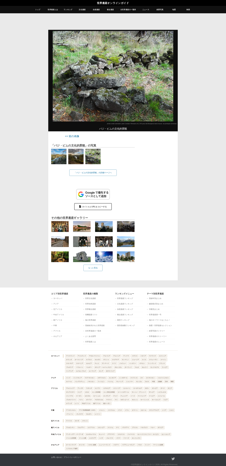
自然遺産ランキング (125, 309)
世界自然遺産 (90, 304)
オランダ (69, 359)
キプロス (89, 359)
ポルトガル (118, 367)
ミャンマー (129, 381)
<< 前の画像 (72, 136)
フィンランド (152, 363)
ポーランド (128, 367)
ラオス (147, 381)
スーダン (79, 396)
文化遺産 (82, 9)
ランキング (68, 9)
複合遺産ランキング (125, 315)
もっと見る (93, 268)
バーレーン (69, 414)
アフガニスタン (71, 410)
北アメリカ (57, 309)
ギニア (170, 388)
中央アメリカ (58, 315)
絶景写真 (160, 9)
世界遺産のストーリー (158, 336)
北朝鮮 (160, 381)
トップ (37, 9)
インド (68, 378)
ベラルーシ (79, 367)
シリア (164, 410)
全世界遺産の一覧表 (128, 9)
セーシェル (96, 396)
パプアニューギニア (128, 445)
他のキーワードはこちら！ (159, 320)
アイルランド (82, 356)
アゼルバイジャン (94, 356)
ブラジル (135, 427)
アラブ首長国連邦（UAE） (87, 410)
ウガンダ (89, 388)
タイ (141, 378)
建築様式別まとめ (156, 304)
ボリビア (160, 427)
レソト (77, 403)
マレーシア (119, 381)
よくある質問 (90, 336)
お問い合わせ (56, 457)
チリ (117, 427)
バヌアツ (116, 445)
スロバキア (69, 363)
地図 (174, 9)
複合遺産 (110, 9)
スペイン (163, 359)
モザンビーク (125, 400)
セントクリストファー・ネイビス (148, 434)
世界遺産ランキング (125, 298)
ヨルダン (89, 414)
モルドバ (144, 367)
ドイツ (114, 363)
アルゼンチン (70, 427)
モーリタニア (156, 400)
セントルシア (166, 434)
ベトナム (110, 381)
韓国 (172, 381)
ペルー (153, 427)
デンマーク (105, 363)
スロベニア (79, 363)
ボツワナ (89, 400)
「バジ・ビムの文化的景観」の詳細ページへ (93, 173)
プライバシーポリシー (72, 457)
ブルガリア (69, 367)
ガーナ (163, 388)
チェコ (97, 363)
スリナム (110, 427)
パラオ (139, 445)
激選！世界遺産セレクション (160, 325)
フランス (162, 363)
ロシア (101, 371)
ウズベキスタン (90, 378)
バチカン (142, 363)
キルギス (97, 359)
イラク (120, 410)
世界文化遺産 (90, 298)
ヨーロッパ (57, 298)
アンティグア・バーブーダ (74, 434)
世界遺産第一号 (155, 315)
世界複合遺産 (90, 309)
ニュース (145, 9)
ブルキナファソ (71, 400)
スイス (144, 359)
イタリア (143, 356)
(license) (174, 124)
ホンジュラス (136, 438)
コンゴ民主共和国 (109, 392)
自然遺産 (96, 9)
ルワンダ (69, 403)
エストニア (162, 356)
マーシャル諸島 (158, 445)
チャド (115, 396)
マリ (116, 400)
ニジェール (161, 396)
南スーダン (106, 403)
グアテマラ (111, 434)
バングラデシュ (80, 381)
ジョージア (135, 359)
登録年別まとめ (155, 298)
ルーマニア (92, 371)
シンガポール (123, 378)
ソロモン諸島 (92, 445)
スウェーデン (153, 359)
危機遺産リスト (91, 315)
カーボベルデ (137, 388)
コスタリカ (121, 434)
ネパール (69, 381)
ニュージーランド (104, 445)
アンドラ (126, 356)
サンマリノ (125, 359)
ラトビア (164, 367)
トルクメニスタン (163, 378)
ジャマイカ (131, 434)
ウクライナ (152, 356)
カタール (143, 410)
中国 (153, 381)
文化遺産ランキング (125, 304)
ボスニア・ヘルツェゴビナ (103, 367)
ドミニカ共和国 (71, 438)
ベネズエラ (144, 427)
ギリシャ (106, 359)
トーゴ (133, 396)
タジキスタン (150, 378)
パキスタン (91, 381)
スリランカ (133, 378)
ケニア (80, 392)
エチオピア (106, 388)
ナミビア (152, 396)
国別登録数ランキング (126, 325)
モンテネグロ (154, 367)
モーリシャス (145, 400)
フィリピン (101, 381)
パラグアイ (125, 427)
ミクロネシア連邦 (71, 448)
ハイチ (101, 438)
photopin (168, 124)
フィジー (147, 445)
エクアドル (91, 427)
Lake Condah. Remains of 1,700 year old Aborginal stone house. (141, 124)
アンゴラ (80, 388)
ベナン (81, 400)
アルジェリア (70, 388)
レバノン (97, 414)
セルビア (89, 363)
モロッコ (135, 400)
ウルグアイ (81, 427)
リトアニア (69, 371)
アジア (56, 304)
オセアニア (57, 336)
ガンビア (155, 388)
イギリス (134, 356)
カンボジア (112, 378)
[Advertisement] (157, 170)
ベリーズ (126, 438)
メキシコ (85, 421)
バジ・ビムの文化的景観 (113, 128)
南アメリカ (57, 320)
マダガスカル (99, 400)
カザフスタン (102, 378)
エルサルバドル (91, 434)
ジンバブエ (69, 396)
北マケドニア (110, 371)
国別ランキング (123, 320)
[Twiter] (173, 458)
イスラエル (111, 410)
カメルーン (126, 388)
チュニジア (124, 396)
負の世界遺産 (90, 320)
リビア (165, 400)
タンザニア (106, 396)
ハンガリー (132, 363)
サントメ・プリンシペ (139, 392)
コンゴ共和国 (96, 392)
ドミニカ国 (82, 438)
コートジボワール (123, 392)
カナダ (77, 421)
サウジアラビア (154, 410)
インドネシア (77, 378)
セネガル (87, 396)
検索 (188, 9)
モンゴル (139, 381)
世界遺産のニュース (157, 342)
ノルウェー (122, 363)
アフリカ (56, 331)
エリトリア (116, 388)
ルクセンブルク (81, 371)
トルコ (171, 410)
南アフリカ (96, 403)
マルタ (137, 367)
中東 (55, 325)
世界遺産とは (53, 9)
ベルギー (89, 367)
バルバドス (109, 438)
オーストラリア (71, 445)
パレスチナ (79, 414)
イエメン (102, 410)
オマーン (135, 410)
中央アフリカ (86, 403)
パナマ (118, 438)
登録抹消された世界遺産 (95, 325)
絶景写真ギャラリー (157, 331)
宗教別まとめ (154, 309)
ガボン (147, 388)
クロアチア (115, 359)
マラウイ (109, 400)
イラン (127, 410)
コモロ (87, 392)
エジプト (97, 388)
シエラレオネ (161, 392)
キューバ (102, 434)
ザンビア (152, 392)
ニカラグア (92, 438)
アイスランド (70, 356)
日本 (166, 381)
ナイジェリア (142, 396)
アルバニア (106, 356)
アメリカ (69, 421)
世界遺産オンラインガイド (113, 3)
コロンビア (101, 427)
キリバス (82, 445)
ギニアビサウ (70, 392)
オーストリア (79, 359)
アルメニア (116, 356)
